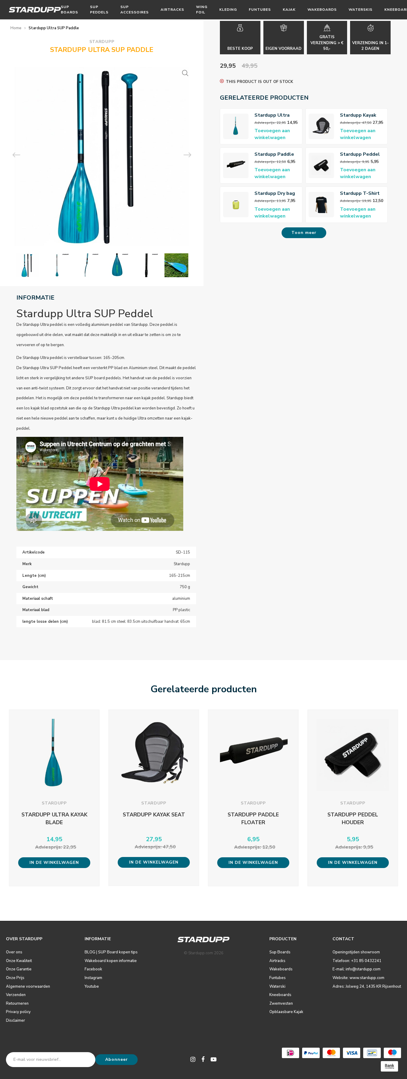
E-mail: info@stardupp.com (356, 969)
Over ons (14, 952)
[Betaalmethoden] (290, 1053)
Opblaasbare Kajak (286, 1012)
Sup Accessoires (134, 9)
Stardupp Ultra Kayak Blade (272, 115)
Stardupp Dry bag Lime (274, 193)
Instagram (93, 978)
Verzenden (16, 995)
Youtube (92, 986)
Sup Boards (69, 9)
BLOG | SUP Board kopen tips (111, 952)
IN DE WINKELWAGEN (54, 862)
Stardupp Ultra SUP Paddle (54, 28)
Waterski (277, 986)
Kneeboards (280, 995)
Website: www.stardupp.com (358, 978)
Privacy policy (18, 1012)
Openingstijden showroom (356, 952)
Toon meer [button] (303, 232)
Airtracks (172, 9)
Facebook (93, 969)
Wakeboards (322, 9)
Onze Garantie (19, 969)
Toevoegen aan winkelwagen (272, 134)
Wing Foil (201, 9)
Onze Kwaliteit (19, 961)
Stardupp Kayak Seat (358, 115)
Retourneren (17, 1003)
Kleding (228, 9)
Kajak (289, 9)
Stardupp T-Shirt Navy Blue (360, 193)
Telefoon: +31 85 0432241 (357, 961)
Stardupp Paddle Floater (274, 154)
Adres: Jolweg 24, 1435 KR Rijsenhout (367, 986)
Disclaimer (15, 1020)
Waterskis (360, 9)
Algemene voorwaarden (28, 986)
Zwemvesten (281, 1003)
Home (15, 28)
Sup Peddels (99, 9)
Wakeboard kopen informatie (111, 961)
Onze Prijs (15, 978)
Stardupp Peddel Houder (360, 154)
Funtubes (260, 9)
